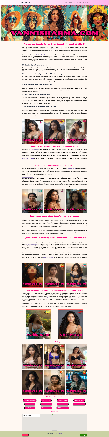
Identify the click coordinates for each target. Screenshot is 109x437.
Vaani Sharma (25, 2)
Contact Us (85, 2)
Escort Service (41, 54)
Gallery (70, 2)
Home (66, 2)
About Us (76, 2)
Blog (80, 2)
